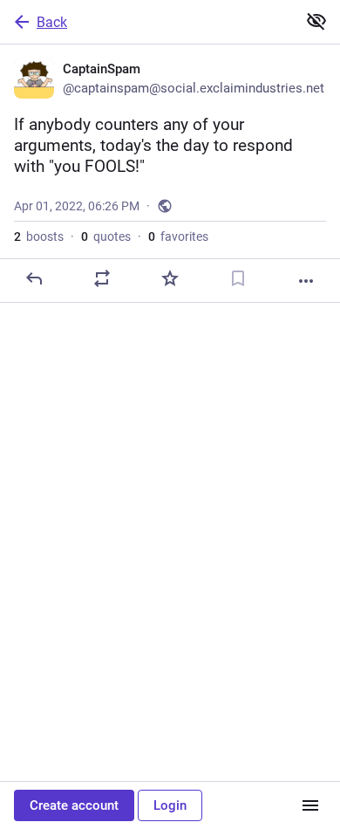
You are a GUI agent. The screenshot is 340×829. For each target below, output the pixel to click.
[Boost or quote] (102, 278)
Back (52, 22)
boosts (39, 236)
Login (170, 805)
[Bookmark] (238, 278)
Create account (74, 805)
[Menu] (310, 805)
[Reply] (34, 278)
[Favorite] (170, 278)
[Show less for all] (316, 21)
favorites (178, 236)
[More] (306, 281)
